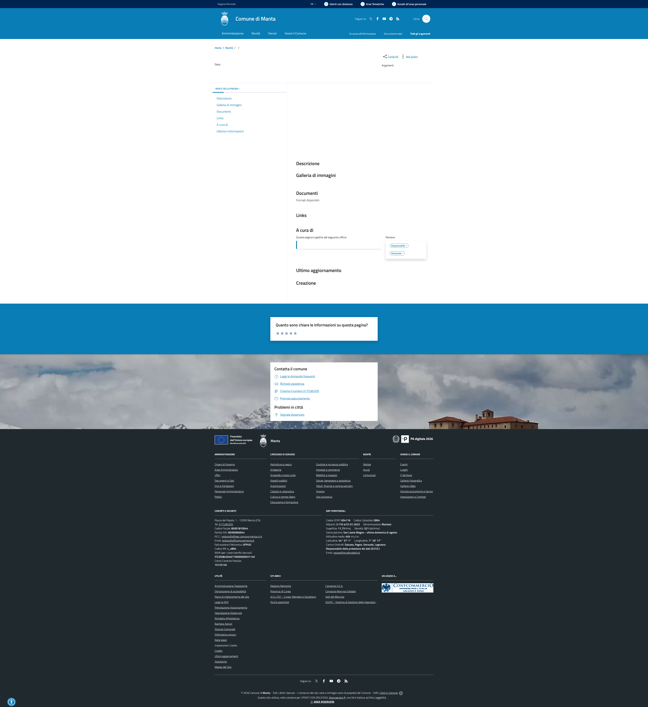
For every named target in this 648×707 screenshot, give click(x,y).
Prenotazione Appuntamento (231, 608)
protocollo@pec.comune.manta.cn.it (242, 536)
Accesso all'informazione (362, 34)
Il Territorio (406, 475)
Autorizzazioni (278, 486)
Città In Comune (389, 693)
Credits (218, 651)
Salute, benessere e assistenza (333, 481)
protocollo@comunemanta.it (238, 540)
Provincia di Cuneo (280, 591)
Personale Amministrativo (229, 491)
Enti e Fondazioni (224, 486)
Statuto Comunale (225, 629)
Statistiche (221, 662)
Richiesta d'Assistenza (227, 618)
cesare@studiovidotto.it (346, 553)
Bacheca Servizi (223, 624)
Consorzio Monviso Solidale (340, 591)
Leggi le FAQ (222, 602)
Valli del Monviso (334, 597)
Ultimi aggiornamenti (226, 656)
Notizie (367, 464)
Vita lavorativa (324, 497)
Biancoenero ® (337, 698)
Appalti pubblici (278, 481)
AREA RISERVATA (324, 702)
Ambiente (275, 470)
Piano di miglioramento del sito (232, 597)
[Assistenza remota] (401, 693)
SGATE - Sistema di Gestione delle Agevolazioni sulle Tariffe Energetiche (365, 602)
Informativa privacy (225, 635)
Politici (218, 497)
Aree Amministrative (226, 470)
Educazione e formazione (284, 502)
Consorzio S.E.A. (334, 586)
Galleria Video (407, 486)
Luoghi (404, 470)
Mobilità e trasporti (326, 475)
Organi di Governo (225, 464)
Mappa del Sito (223, 667)
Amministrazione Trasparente (231, 586)
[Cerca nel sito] (426, 19)
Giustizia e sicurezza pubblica (332, 464)
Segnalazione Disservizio (228, 613)
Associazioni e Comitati (413, 497)
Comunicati (369, 475)
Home (218, 48)
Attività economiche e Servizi (416, 491)
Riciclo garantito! (279, 602)
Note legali (221, 640)
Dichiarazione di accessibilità (230, 591)
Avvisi (366, 470)
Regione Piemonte (227, 4)
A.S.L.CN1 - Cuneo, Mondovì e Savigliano (293, 597)
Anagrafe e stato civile (282, 475)
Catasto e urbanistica (282, 491)
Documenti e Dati (224, 481)
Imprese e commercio (328, 470)
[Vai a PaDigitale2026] (412, 438)
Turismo (320, 491)
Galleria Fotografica (411, 481)
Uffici (217, 475)
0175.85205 (226, 524)
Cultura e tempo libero (282, 497)
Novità (229, 48)
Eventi (404, 464)
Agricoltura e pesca (281, 464)
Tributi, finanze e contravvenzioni (334, 486)
